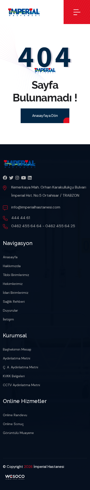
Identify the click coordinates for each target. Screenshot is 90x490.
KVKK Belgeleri (14, 376)
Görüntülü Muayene (18, 433)
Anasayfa (10, 257)
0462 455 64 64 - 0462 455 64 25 (43, 225)
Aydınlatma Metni (16, 358)
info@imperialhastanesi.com (35, 207)
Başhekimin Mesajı (17, 349)
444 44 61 (20, 217)
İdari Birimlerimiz (15, 292)
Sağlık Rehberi (14, 301)
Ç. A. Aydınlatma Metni (20, 367)
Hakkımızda (12, 266)
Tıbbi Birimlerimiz (16, 275)
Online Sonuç (13, 424)
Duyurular (10, 310)
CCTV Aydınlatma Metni (21, 385)
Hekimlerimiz (13, 284)
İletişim (8, 319)
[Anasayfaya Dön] (45, 121)
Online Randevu (15, 415)
